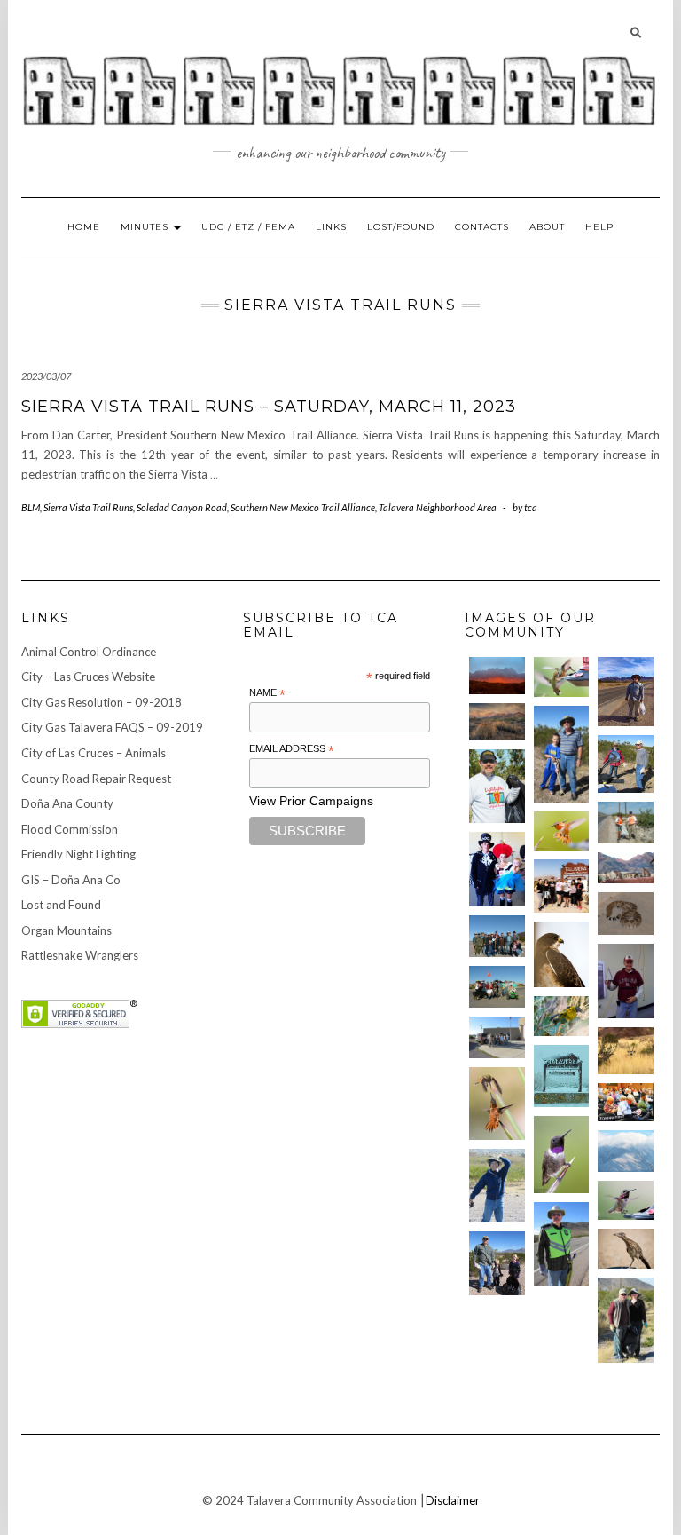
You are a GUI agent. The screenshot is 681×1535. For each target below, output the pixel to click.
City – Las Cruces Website (88, 676)
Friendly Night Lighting (78, 854)
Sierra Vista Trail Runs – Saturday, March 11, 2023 (268, 406)
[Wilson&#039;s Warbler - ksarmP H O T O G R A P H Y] (562, 1016)
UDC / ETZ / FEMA (248, 227)
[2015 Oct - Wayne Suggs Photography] (497, 721)
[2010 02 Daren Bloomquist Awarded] (626, 980)
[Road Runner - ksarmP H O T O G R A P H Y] (626, 1249)
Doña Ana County (67, 803)
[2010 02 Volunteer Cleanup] (497, 936)
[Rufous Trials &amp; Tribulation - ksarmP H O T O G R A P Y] (497, 1103)
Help (599, 227)
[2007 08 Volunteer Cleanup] (626, 822)
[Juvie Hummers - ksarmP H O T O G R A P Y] (562, 677)
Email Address (291, 749)
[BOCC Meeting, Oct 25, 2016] (626, 1101)
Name (267, 693)
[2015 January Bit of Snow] (626, 1151)
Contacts (482, 227)
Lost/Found (400, 227)
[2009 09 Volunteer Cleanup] (497, 987)
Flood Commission (69, 829)
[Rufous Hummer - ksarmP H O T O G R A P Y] (562, 831)
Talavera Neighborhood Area (438, 507)
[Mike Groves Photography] (497, 675)
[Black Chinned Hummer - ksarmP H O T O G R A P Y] (562, 1155)
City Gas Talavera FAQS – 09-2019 (112, 727)
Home (83, 227)
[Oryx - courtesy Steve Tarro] (626, 1050)
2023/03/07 (46, 376)
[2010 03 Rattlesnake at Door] (626, 913)
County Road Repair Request (96, 778)
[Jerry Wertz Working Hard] (626, 691)
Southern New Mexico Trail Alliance (303, 507)
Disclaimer (453, 1500)
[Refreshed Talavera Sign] (562, 1076)
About (547, 227)
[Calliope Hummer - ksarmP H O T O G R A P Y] (626, 1201)
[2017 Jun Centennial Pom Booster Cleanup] (562, 886)
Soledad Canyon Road (182, 507)
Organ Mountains (66, 930)
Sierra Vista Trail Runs (88, 507)
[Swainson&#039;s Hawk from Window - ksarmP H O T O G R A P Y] (562, 954)
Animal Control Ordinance (88, 652)
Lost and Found (61, 905)
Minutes (146, 227)
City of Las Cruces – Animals (93, 753)
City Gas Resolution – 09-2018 (101, 702)
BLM (30, 507)
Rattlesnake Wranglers (79, 955)
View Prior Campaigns (311, 801)
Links (331, 227)
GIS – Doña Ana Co (71, 880)
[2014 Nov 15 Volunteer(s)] (562, 754)
